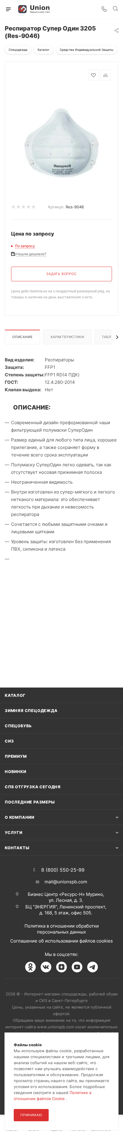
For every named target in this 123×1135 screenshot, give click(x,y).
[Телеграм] (92, 967)
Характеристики (67, 337)
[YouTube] (77, 967)
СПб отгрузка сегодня (33, 786)
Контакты (17, 847)
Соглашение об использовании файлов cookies (61, 941)
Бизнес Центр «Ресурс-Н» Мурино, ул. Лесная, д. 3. (66, 897)
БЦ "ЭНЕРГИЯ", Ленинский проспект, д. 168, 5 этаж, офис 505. (65, 910)
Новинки (15, 771)
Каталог (15, 695)
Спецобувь (18, 725)
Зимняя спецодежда (31, 710)
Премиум (16, 756)
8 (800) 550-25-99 (62, 869)
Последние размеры (30, 802)
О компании (19, 817)
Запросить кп (119, 48)
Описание (22, 337)
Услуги (13, 832)
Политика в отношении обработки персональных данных (61, 929)
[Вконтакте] (46, 967)
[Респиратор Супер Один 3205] (61, 133)
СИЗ (9, 741)
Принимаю (31, 1115)
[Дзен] (61, 967)
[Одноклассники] (30, 967)
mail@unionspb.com (65, 882)
